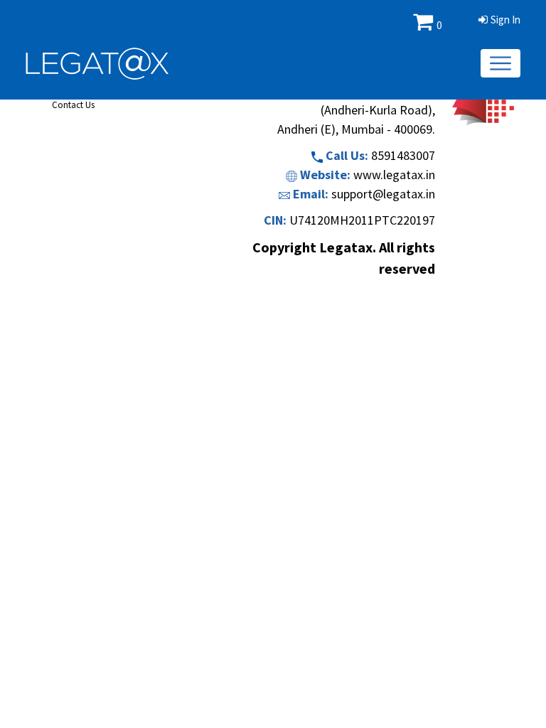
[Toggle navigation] (500, 63)
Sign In (505, 19)
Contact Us (73, 105)
